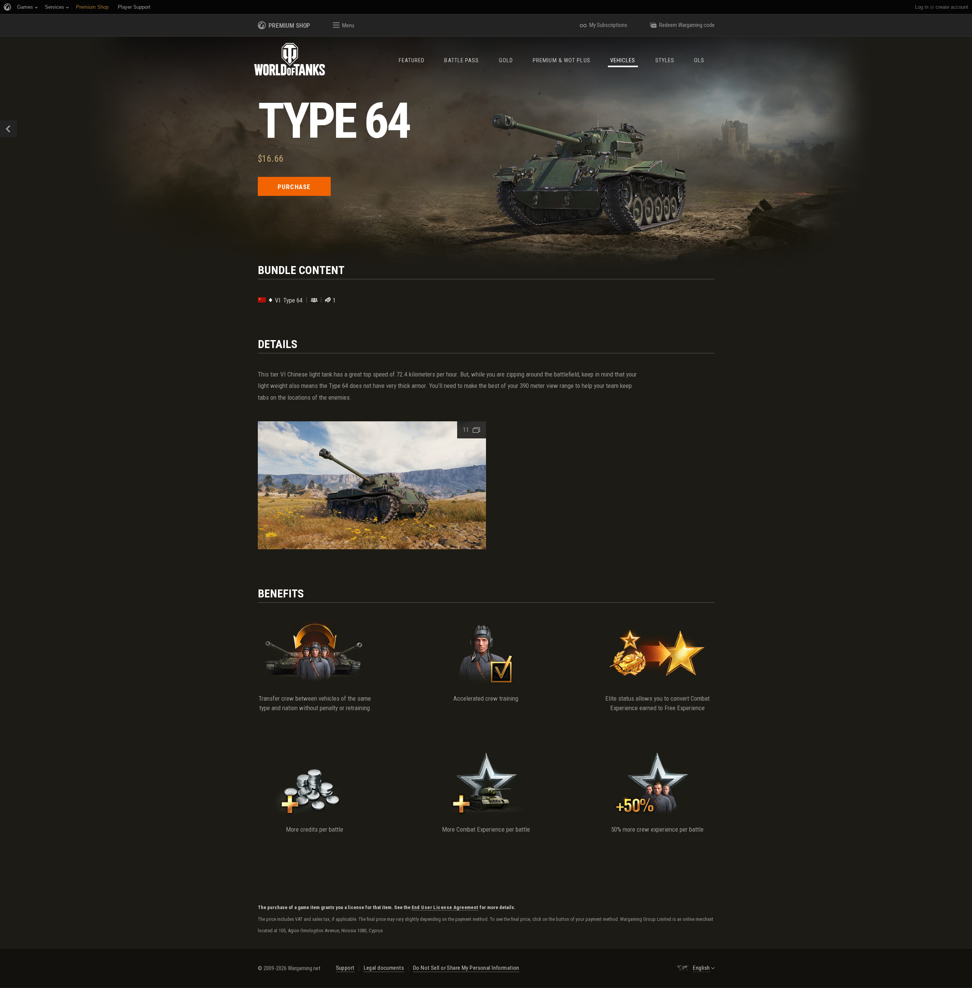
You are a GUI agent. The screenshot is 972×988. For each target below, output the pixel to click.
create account (952, 7)
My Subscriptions (608, 25)
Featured (412, 60)
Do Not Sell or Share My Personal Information (466, 967)
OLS (699, 60)
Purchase (294, 187)
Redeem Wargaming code (687, 25)
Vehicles (623, 60)
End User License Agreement (445, 907)
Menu (348, 25)
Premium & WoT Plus (561, 60)
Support (345, 967)
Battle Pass (461, 60)
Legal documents (384, 967)
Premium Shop (289, 25)
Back (8, 128)
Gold (506, 60)
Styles (665, 60)
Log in (921, 7)
